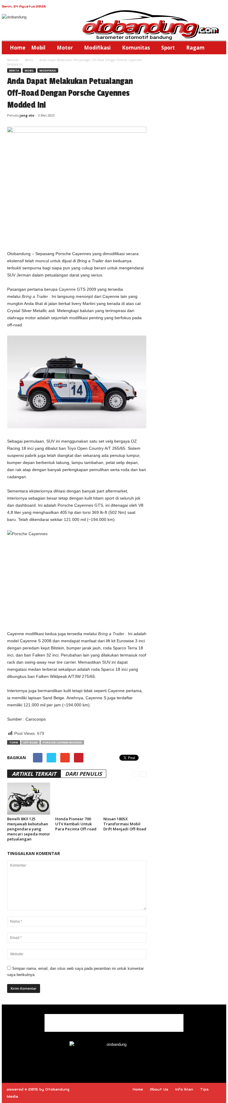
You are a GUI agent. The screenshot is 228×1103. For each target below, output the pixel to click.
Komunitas (136, 47)
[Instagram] (114, 1061)
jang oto (27, 115)
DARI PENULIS (83, 773)
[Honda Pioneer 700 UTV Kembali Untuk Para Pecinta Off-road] (76, 799)
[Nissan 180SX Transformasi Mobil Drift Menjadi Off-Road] (124, 799)
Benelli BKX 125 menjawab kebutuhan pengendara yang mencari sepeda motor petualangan (28, 829)
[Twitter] (127, 1061)
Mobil (38, 47)
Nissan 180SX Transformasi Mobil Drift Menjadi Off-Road (124, 824)
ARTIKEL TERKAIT (34, 773)
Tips (204, 1089)
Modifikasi (97, 47)
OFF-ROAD (30, 742)
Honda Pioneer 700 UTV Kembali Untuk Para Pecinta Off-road (75, 824)
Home (17, 47)
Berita (29, 60)
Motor (65, 47)
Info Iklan (184, 1089)
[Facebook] (101, 1061)
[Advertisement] (76, 235)
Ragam (195, 47)
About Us (159, 1089)
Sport (168, 47)
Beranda (12, 60)
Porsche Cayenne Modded (62, 742)
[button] (217, 47)
